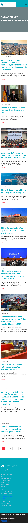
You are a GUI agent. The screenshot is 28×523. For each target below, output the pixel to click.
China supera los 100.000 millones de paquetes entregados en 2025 (11, 367)
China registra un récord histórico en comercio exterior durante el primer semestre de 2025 (12, 275)
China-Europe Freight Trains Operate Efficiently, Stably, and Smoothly (13, 230)
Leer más (3, 79)
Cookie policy (5, 496)
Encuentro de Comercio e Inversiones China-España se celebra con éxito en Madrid (13, 155)
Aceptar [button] (4, 520)
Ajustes (10, 520)
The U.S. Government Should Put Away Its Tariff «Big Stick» (14, 191)
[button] (26, 4)
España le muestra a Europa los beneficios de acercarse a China (13, 110)
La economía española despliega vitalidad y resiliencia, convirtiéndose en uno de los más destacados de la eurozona (14, 65)
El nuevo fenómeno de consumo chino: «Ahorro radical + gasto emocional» (12, 429)
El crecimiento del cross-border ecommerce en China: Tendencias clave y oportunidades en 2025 (13, 320)
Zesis (2, 507)
